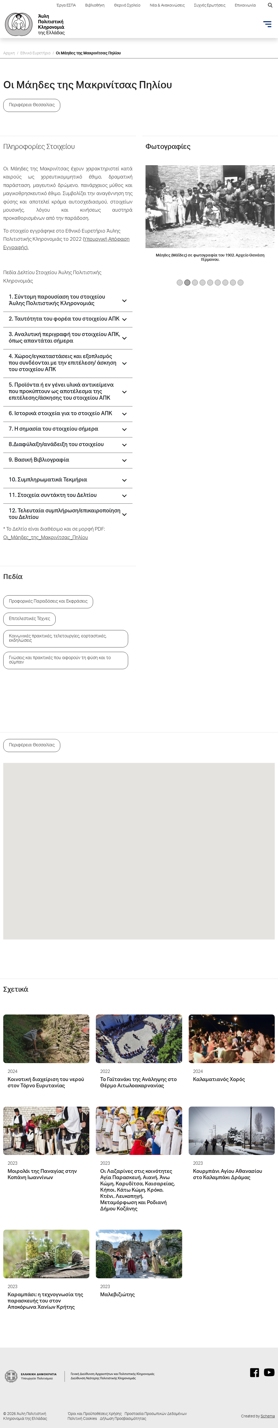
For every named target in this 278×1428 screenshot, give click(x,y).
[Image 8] (241, 283)
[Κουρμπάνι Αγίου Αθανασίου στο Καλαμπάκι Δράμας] (232, 1131)
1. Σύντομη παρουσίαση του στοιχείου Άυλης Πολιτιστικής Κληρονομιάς (57, 301)
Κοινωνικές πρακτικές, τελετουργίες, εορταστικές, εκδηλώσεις (57, 638)
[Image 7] (233, 283)
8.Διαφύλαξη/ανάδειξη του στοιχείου (56, 445)
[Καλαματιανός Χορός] (232, 1038)
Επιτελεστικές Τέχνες (29, 619)
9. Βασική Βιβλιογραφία (39, 460)
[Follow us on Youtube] (269, 1372)
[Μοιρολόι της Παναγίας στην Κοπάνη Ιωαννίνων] (46, 1131)
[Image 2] (195, 283)
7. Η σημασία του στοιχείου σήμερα (53, 429)
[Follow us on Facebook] (254, 1372)
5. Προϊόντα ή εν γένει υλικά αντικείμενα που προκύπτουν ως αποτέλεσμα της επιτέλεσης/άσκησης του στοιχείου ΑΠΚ (61, 392)
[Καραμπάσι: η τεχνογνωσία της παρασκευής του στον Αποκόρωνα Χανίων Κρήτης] (46, 1254)
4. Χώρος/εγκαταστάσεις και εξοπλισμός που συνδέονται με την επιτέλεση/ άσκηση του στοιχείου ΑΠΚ (62, 363)
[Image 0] (180, 283)
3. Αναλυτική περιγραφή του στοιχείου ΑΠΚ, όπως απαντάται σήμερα (64, 338)
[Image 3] (203, 283)
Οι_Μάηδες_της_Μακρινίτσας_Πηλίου (45, 538)
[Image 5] (218, 283)
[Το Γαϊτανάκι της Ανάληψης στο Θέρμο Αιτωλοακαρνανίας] (139, 1038)
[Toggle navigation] (267, 24)
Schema (268, 1416)
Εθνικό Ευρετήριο (35, 53)
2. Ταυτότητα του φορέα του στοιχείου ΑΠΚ (64, 319)
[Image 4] (210, 283)
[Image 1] (187, 283)
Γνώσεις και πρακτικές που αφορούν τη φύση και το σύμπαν (60, 660)
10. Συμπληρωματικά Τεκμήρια (48, 480)
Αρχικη (9, 53)
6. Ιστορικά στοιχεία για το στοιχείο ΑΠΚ (60, 414)
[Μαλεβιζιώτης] (139, 1254)
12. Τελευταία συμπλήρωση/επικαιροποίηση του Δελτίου (65, 515)
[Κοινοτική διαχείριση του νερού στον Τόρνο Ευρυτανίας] (46, 1038)
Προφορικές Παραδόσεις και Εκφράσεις (48, 602)
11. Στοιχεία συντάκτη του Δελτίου (53, 496)
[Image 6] (225, 283)
